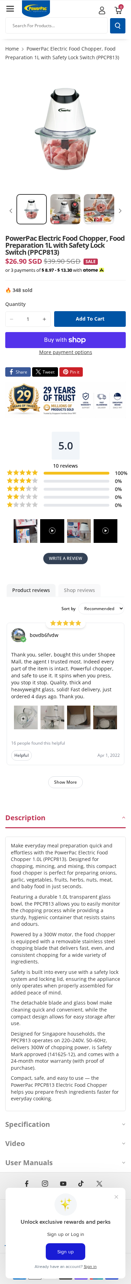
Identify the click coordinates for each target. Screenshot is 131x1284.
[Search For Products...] (117, 25)
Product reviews (31, 590)
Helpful (21, 755)
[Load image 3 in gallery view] (99, 209)
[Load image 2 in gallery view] (65, 209)
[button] (10, 8)
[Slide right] (120, 210)
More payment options (65, 352)
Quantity (15, 304)
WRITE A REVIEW (65, 558)
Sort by (68, 609)
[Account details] (102, 10)
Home (12, 48)
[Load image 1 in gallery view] (31, 209)
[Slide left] (10, 210)
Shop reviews (79, 590)
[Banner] (65, 400)
